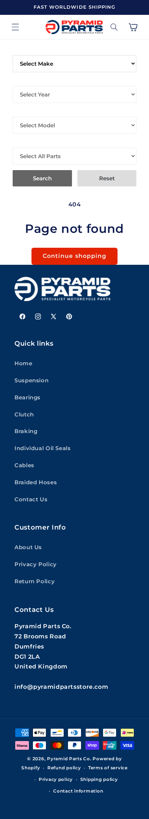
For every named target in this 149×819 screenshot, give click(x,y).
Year (20, 81)
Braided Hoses (35, 482)
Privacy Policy (35, 564)
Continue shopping (74, 255)
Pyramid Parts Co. (69, 758)
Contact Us (30, 499)
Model (23, 111)
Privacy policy (56, 779)
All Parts (27, 142)
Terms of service (108, 767)
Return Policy (34, 581)
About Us (28, 547)
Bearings (27, 397)
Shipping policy (99, 779)
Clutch (24, 414)
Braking (25, 431)
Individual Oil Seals (42, 448)
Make (21, 50)
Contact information (78, 791)
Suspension (31, 380)
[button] (15, 26)
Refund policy (64, 767)
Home (23, 363)
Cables (24, 465)
